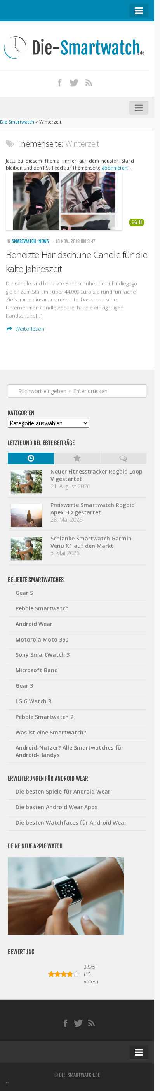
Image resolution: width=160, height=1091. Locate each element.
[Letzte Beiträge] (31, 458)
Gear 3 (24, 685)
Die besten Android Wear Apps (56, 807)
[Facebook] (59, 82)
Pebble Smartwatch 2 (44, 716)
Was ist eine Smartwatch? (51, 732)
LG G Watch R (34, 701)
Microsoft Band (37, 670)
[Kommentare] (123, 458)
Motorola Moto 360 (42, 639)
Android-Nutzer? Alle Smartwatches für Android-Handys (69, 751)
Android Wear (34, 624)
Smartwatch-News (30, 241)
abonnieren (114, 167)
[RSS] (88, 82)
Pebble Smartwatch (42, 608)
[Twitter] (74, 82)
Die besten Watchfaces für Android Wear (71, 822)
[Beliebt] (77, 458)
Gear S (24, 592)
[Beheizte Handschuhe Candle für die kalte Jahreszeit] (77, 201)
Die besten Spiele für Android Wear (63, 791)
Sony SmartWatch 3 (43, 654)
